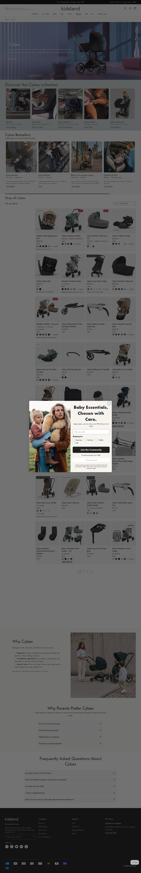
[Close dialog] (109, 403)
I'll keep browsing (91, 460)
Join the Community (91, 449)
